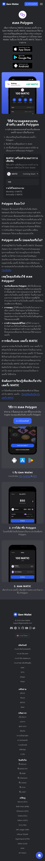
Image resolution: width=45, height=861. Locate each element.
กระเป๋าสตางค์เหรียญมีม (22, 663)
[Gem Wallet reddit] (34, 628)
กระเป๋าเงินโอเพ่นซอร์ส (22, 649)
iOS (20, 476)
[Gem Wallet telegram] (15, 628)
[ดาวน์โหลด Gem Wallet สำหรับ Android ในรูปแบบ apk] (22, 65)
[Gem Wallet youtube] (26, 628)
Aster (22, 848)
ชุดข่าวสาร (22, 726)
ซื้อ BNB (22, 773)
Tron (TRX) (22, 825)
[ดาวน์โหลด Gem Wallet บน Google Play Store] (22, 57)
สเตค (22, 667)
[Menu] (41, 4)
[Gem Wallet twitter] (19, 628)
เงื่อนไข (22, 731)
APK (35, 476)
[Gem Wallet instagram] (30, 628)
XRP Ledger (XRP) (22, 829)
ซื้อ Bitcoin (22, 764)
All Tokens (22, 853)
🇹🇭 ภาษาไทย (22, 635)
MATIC (23, 174)
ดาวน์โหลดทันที (31, 4)
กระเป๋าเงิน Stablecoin (22, 658)
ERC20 (22, 693)
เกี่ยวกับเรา (22, 717)
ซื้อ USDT (22, 792)
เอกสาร (22, 721)
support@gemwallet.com (22, 623)
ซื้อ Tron (22, 787)
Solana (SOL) (22, 816)
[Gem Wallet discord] (11, 628)
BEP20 (22, 702)
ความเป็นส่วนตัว (22, 735)
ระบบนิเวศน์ (22, 745)
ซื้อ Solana (22, 783)
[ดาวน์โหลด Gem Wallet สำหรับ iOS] (22, 49)
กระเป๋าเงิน (6, 270)
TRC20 (22, 698)
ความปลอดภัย (22, 740)
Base (22, 707)
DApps (22, 677)
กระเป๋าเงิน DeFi (22, 653)
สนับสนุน (22, 749)
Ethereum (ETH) (22, 811)
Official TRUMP (22, 834)
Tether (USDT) (22, 820)
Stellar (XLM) (22, 843)
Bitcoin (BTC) (22, 802)
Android (26, 476)
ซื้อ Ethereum (22, 778)
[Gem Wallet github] (23, 628)
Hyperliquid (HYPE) (22, 839)
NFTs (22, 672)
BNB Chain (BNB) (22, 806)
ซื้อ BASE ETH (22, 769)
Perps (22, 681)
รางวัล (22, 754)
